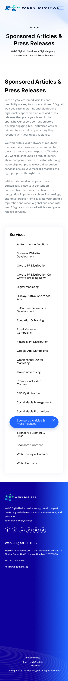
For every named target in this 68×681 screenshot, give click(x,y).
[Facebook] (7, 530)
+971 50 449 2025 (15, 560)
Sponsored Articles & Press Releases (31, 422)
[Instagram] (29, 530)
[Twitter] (14, 530)
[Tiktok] (43, 530)
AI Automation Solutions (33, 244)
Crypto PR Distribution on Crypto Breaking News (34, 276)
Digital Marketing (28, 287)
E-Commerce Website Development (31, 309)
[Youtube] (36, 530)
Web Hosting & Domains (33, 454)
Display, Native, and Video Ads (34, 297)
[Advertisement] (34, 611)
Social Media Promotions (33, 411)
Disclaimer (35, 665)
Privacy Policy (33, 657)
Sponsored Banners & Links (31, 434)
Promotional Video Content (29, 382)
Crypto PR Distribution (31, 265)
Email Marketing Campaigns (27, 331)
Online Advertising (29, 372)
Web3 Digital (33, 670)
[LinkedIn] (22, 530)
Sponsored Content (30, 445)
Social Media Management (34, 402)
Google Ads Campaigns (32, 351)
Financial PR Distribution (32, 342)
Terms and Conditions (34, 662)
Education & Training (30, 320)
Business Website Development (28, 254)
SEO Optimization (28, 393)
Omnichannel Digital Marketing (30, 361)
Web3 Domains (27, 463)
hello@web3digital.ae (16, 566)
